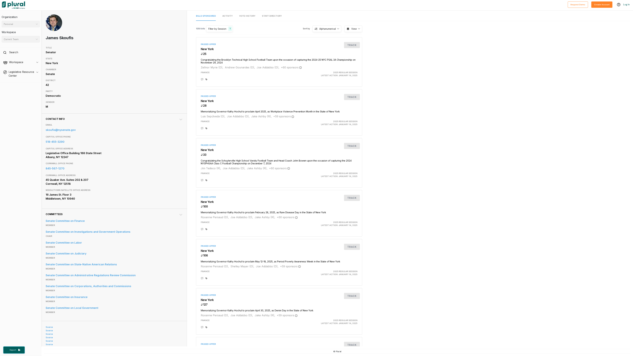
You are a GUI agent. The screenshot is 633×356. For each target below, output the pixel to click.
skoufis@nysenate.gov (61, 130)
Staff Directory (272, 16)
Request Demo (578, 4)
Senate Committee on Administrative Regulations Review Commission (91, 275)
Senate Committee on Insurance (67, 297)
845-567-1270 (55, 168)
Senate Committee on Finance (65, 220)
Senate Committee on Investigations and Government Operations (88, 231)
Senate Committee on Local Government (72, 308)
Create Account (602, 4)
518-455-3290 (55, 141)
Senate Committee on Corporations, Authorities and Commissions (88, 286)
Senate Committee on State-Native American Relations (81, 264)
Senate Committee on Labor (64, 242)
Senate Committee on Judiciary (66, 253)
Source (49, 327)
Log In (626, 4)
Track (352, 45)
